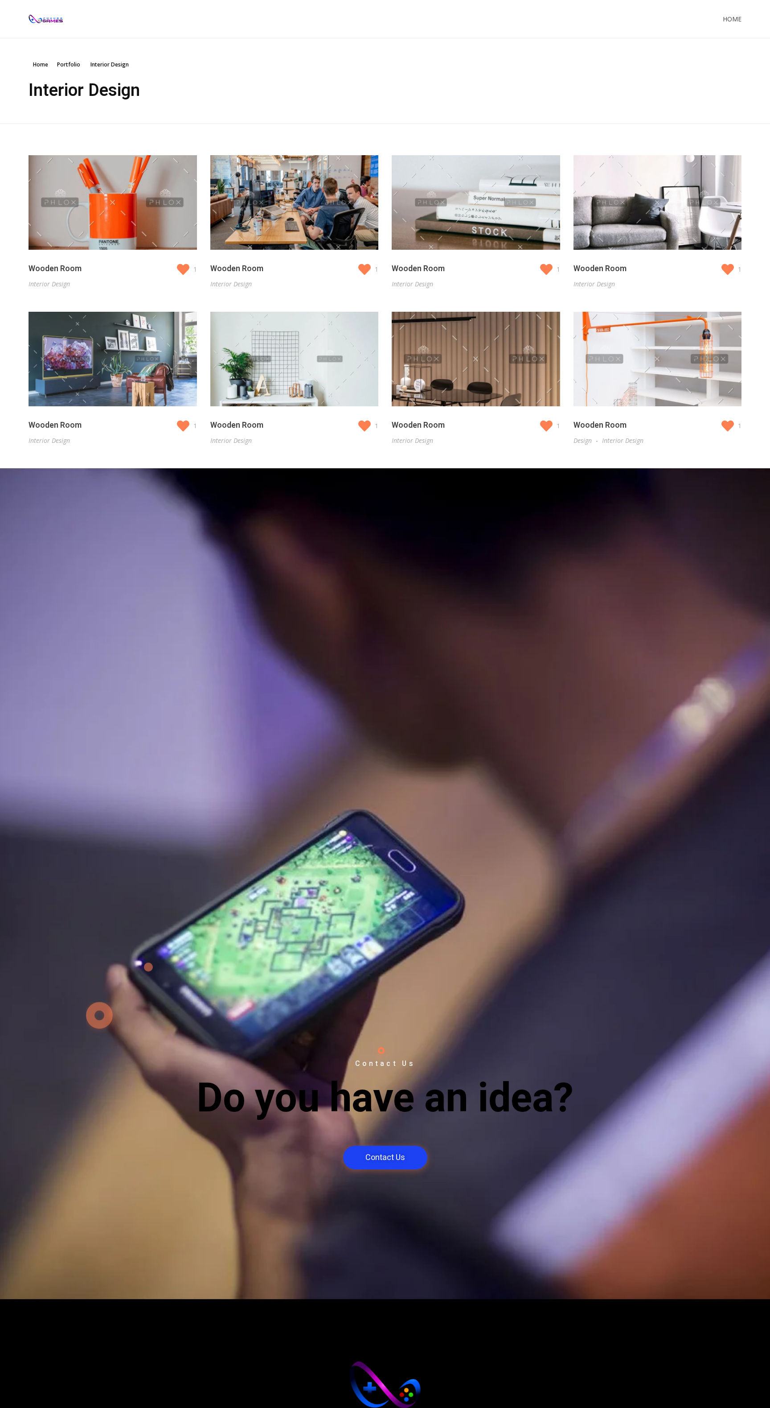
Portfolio (68, 64)
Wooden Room (55, 268)
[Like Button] (184, 269)
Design (582, 440)
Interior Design (49, 284)
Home (732, 19)
